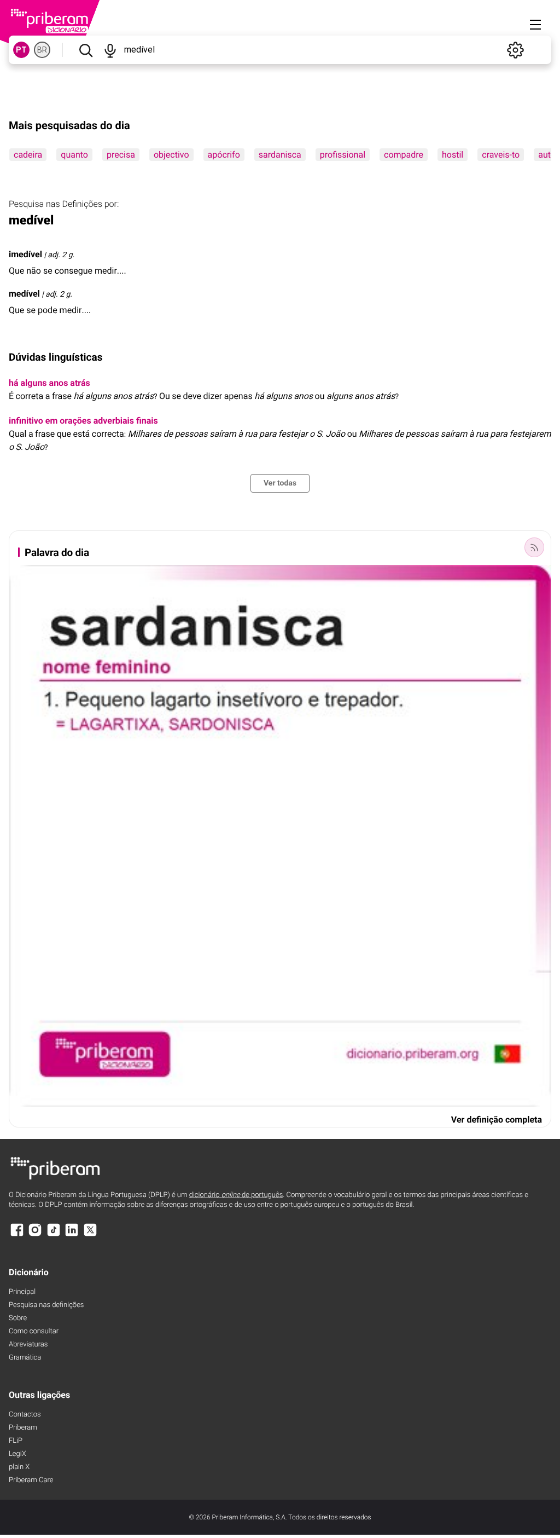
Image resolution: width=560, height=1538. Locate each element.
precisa (121, 154)
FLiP (15, 1441)
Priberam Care (31, 1480)
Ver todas (280, 483)
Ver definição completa (496, 1119)
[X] (90, 1235)
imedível (25, 254)
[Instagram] (35, 1235)
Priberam (23, 1428)
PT (21, 49)
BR (42, 49)
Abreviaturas (28, 1344)
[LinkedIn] (71, 1235)
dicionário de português (236, 1195)
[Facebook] (17, 1235)
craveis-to (501, 154)
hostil (452, 154)
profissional (342, 154)
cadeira (28, 154)
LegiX (17, 1454)
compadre (403, 154)
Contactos (25, 1414)
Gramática (25, 1358)
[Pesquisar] (85, 50)
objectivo (171, 154)
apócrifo (224, 154)
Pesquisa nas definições (46, 1305)
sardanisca (280, 154)
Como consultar (34, 1331)
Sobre (18, 1318)
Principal (22, 1292)
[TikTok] (53, 1235)
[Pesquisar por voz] (110, 50)
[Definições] (515, 50)
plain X (19, 1467)
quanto (74, 154)
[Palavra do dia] (534, 547)
